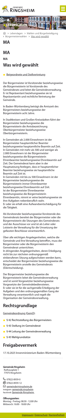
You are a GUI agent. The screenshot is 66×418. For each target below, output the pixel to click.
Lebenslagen (16, 33)
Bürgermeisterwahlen (16, 36)
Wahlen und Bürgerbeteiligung (42, 33)
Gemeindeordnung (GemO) (19, 313)
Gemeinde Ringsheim (23, 392)
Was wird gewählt (40, 36)
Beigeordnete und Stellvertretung (25, 74)
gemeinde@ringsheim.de (19, 387)
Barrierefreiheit (56, 415)
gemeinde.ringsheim (22, 389)
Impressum (27, 415)
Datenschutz (41, 415)
